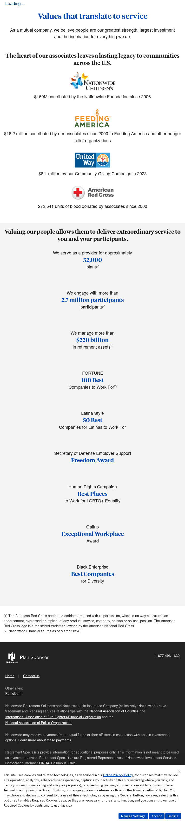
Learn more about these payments (44, 740)
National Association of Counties (114, 711)
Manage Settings (133, 816)
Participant (13, 693)
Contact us (31, 675)
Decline (173, 816)
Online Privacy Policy (118, 775)
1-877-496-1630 (167, 655)
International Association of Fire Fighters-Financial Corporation (53, 716)
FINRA (44, 762)
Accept (157, 816)
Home (9, 675)
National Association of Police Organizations (38, 722)
